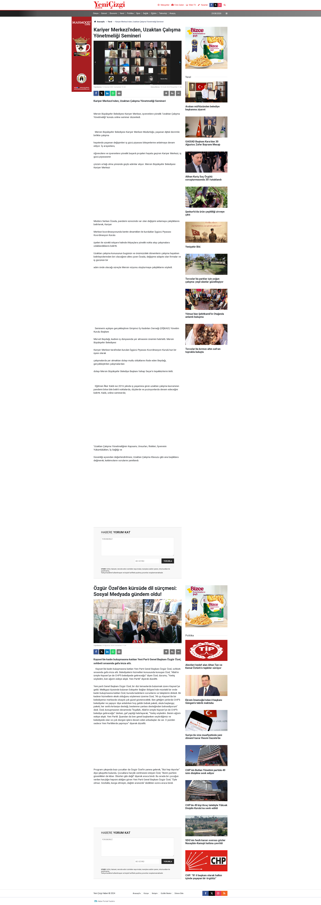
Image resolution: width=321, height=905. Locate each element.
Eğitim (153, 13)
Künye (146, 893)
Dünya (95, 13)
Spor (138, 13)
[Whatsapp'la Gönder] (112, 93)
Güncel (104, 13)
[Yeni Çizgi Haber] (109, 5)
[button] (166, 93)
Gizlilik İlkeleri (166, 893)
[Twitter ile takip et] (216, 5)
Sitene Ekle (179, 893)
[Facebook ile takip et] (211, 5)
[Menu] (226, 13)
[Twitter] (101, 93)
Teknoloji (163, 13)
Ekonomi (113, 13)
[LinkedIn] (107, 93)
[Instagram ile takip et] (220, 5)
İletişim (155, 893)
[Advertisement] (138, 190)
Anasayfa (101, 22)
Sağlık (145, 13)
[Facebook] (96, 93)
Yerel (122, 13)
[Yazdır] (119, 93)
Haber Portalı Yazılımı (106, 901)
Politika (130, 13)
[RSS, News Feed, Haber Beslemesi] (224, 893)
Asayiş (172, 13)
